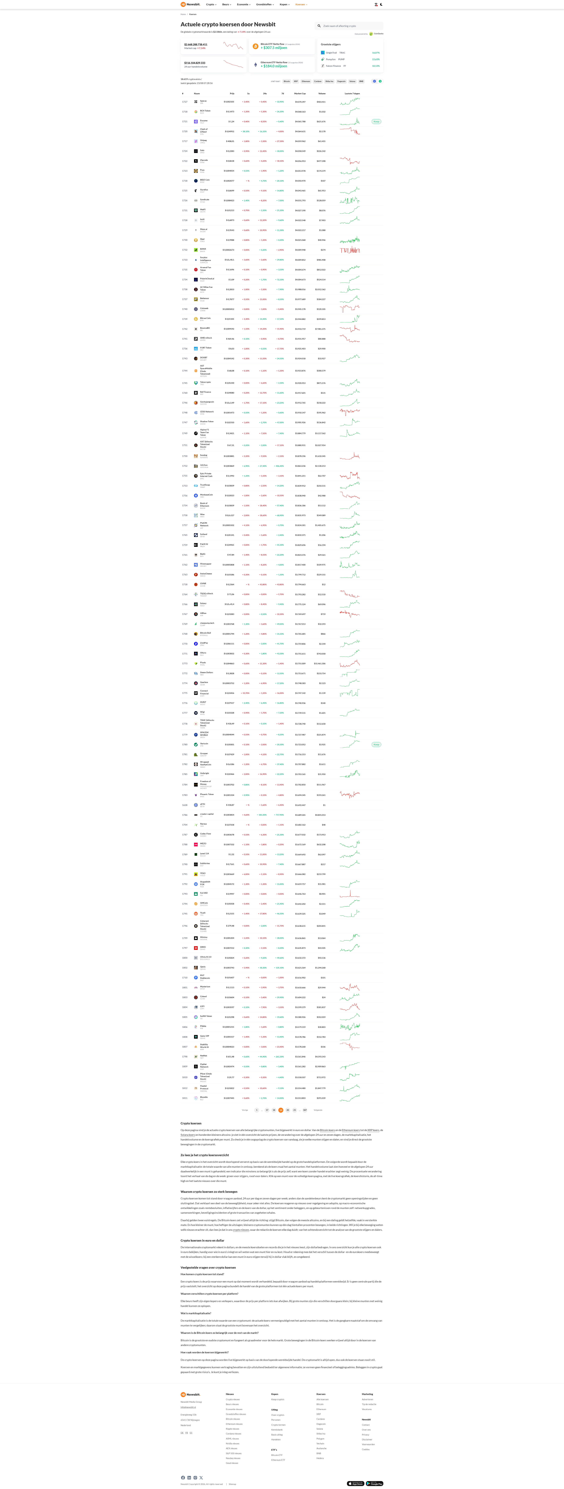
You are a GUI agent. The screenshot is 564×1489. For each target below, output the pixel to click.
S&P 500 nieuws (234, 1453)
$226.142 (321, 151)
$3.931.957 (300, 339)
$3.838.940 (300, 495)
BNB (361, 81)
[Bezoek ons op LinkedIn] (189, 1477)
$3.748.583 (300, 683)
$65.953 (321, 190)
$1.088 (322, 230)
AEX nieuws (231, 1448)
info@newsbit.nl (188, 1407)
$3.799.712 (300, 574)
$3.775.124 (300, 604)
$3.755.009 (300, 663)
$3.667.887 (300, 864)
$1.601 (322, 713)
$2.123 (322, 683)
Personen (275, 1420)
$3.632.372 (300, 958)
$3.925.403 (300, 348)
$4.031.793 (300, 200)
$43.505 (321, 948)
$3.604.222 (300, 997)
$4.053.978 (300, 171)
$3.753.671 (300, 673)
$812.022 (321, 269)
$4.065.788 (300, 121)
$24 (323, 997)
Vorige (245, 1110)
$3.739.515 (300, 713)
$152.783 (321, 1037)
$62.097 (321, 854)
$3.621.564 (300, 967)
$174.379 (321, 171)
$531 (323, 393)
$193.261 (321, 795)
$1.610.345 (320, 456)
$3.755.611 (300, 653)
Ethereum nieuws (234, 1424)
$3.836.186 (300, 505)
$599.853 (321, 319)
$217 (323, 864)
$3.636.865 (300, 938)
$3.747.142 (300, 693)
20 (288, 1110)
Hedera (320, 1458)
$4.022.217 (300, 230)
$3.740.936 (300, 703)
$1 (324, 805)
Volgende (318, 1110)
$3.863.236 (300, 466)
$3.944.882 (300, 319)
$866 (323, 634)
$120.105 (321, 309)
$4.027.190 (300, 210)
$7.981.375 (320, 329)
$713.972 (321, 1077)
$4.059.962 (300, 141)
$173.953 (321, 834)
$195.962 (321, 412)
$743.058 (321, 653)
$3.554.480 (300, 1088)
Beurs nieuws (232, 1404)
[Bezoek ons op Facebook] (183, 1477)
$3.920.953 (300, 383)
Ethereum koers (351, 1130)
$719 (323, 614)
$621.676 (321, 121)
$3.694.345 (300, 795)
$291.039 (321, 1098)
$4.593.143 (320, 1056)
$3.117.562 (320, 433)
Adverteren (367, 1399)
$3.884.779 (300, 433)
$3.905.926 (300, 422)
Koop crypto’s (277, 1399)
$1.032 (322, 111)
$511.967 (321, 784)
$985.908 (321, 260)
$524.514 (321, 279)
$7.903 (322, 220)
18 (274, 1110)
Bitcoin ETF (276, 1455)
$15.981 (321, 884)
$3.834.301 (300, 525)
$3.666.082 (300, 874)
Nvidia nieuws (232, 1443)
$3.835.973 (300, 515)
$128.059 (321, 200)
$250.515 (321, 486)
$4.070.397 (300, 102)
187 (305, 1110)
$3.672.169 (300, 844)
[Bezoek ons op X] (201, 1477)
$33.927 (321, 358)
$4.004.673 (300, 279)
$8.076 (322, 210)
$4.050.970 (300, 180)
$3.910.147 (300, 412)
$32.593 (321, 624)
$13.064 (321, 938)
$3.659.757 (300, 884)
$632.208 (321, 844)
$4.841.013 (320, 815)
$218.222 (321, 402)
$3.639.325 (300, 913)
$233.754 (321, 673)
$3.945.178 (300, 309)
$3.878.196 (300, 456)
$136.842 (321, 422)
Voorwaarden (368, 1444)
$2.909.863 (320, 1066)
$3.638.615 (300, 926)
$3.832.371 (300, 535)
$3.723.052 (300, 744)
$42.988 (321, 495)
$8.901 (322, 894)
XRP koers (373, 1130)
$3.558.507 (300, 1077)
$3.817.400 (300, 564)
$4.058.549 (300, 151)
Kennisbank (277, 1429)
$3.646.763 (300, 894)
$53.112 (321, 505)
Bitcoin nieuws (233, 1419)
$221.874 (321, 734)
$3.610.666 (300, 987)
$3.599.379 (300, 1007)
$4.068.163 (300, 111)
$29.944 (321, 987)
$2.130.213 (320, 466)
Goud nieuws (232, 1463)
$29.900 (321, 348)
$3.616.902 (300, 977)
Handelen (276, 1439)
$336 (323, 1046)
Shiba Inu (329, 81)
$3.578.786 (300, 1037)
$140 (323, 703)
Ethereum (306, 81)
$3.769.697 (300, 614)
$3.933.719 (300, 329)
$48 (323, 825)
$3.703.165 (300, 774)
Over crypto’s (277, 1415)
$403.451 (321, 102)
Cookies (366, 1449)
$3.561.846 (300, 1056)
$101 (323, 977)
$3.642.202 (300, 904)
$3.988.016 (300, 289)
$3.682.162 (300, 825)
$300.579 (321, 370)
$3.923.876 (300, 370)
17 (267, 1110)
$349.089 (321, 515)
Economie (242, 4)
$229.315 (321, 574)
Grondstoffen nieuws (236, 1414)
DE (182, 1433)
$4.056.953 (300, 161)
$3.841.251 (300, 476)
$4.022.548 (300, 220)
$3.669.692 (300, 854)
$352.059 (321, 1017)
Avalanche (322, 1448)
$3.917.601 (300, 393)
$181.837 (321, 1007)
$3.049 (322, 913)
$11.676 (321, 754)
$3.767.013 (300, 624)
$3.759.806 (300, 644)
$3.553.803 (300, 1098)
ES (191, 1433)
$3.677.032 (300, 834)
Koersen (300, 4)
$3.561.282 (300, 1066)
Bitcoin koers (327, 1130)
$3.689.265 (300, 815)
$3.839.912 (300, 486)
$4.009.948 (300, 250)
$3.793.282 (300, 594)
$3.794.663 (300, 584)
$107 (323, 180)
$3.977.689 (300, 299)
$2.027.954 (320, 445)
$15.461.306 (319, 663)
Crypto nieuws (233, 1399)
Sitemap (232, 1484)
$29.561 (321, 555)
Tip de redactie (369, 1404)
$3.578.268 (300, 1046)
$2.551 (322, 904)
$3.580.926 (300, 1017)
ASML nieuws (232, 1438)
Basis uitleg (277, 1434)
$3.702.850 (300, 784)
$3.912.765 (300, 402)
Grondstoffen (264, 4)
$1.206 (322, 535)
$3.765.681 (300, 634)
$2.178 (322, 131)
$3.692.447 (300, 805)
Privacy (365, 1434)
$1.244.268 (320, 967)
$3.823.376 (300, 555)
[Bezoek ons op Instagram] (195, 1477)
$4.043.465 (300, 190)
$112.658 (321, 724)
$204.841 (321, 926)
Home (183, 14)
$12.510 (321, 594)
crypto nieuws (241, 1229)
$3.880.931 (300, 445)
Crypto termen (278, 1425)
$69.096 (321, 604)
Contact (366, 1425)
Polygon (320, 1438)
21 (294, 1110)
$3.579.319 (300, 1027)
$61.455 (321, 141)
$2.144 (322, 644)
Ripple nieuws (232, 1429)
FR (186, 1433)
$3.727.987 (300, 734)
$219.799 (321, 874)
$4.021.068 (300, 240)
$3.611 (322, 764)
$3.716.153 (300, 754)
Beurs (225, 4)
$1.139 (322, 693)
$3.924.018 (300, 358)
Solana (352, 81)
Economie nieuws (234, 1409)
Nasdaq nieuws (233, 1458)
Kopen (283, 4)
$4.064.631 (300, 131)
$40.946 (321, 240)
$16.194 (321, 545)
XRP (296, 81)
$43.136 (321, 958)
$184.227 (321, 299)
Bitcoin (287, 81)
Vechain (320, 1443)
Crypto (210, 4)
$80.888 (321, 339)
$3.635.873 (300, 948)
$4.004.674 (300, 269)
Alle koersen (323, 1399)
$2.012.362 (320, 289)
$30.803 (321, 1027)
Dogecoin (341, 81)
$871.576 (321, 383)
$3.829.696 (300, 545)
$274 (323, 250)
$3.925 (322, 744)
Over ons (366, 1429)
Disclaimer (367, 1439)
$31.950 (321, 774)
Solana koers (188, 1134)
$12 (323, 584)
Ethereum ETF (278, 1460)
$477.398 (321, 161)
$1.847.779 (320, 1088)
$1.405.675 (320, 525)
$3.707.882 (300, 764)
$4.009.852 (300, 260)
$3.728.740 (300, 724)
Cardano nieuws (233, 1433)
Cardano (317, 81)
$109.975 (321, 564)
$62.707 (321, 476)
